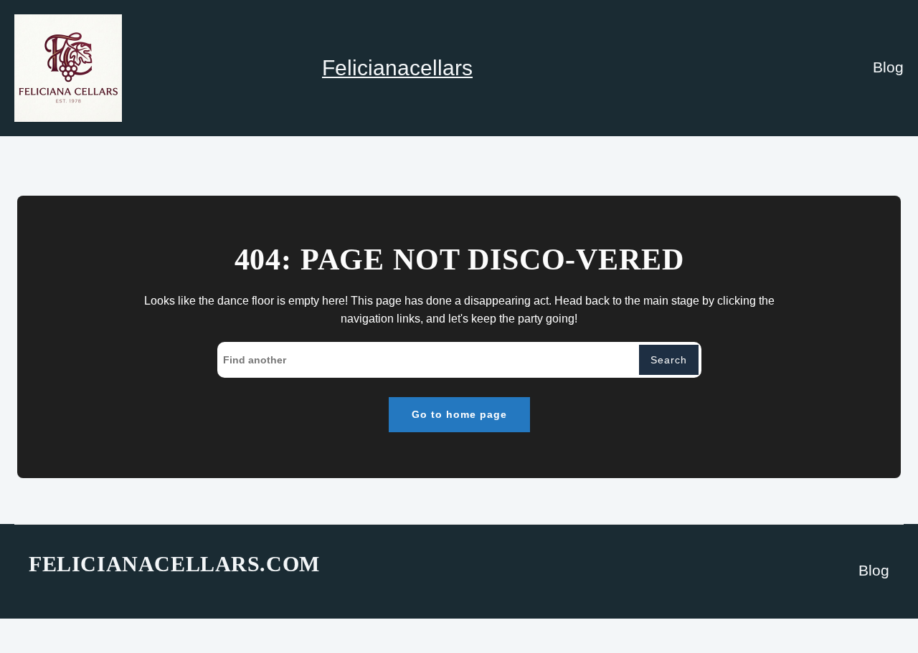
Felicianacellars (397, 68)
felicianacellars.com (174, 564)
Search (668, 360)
